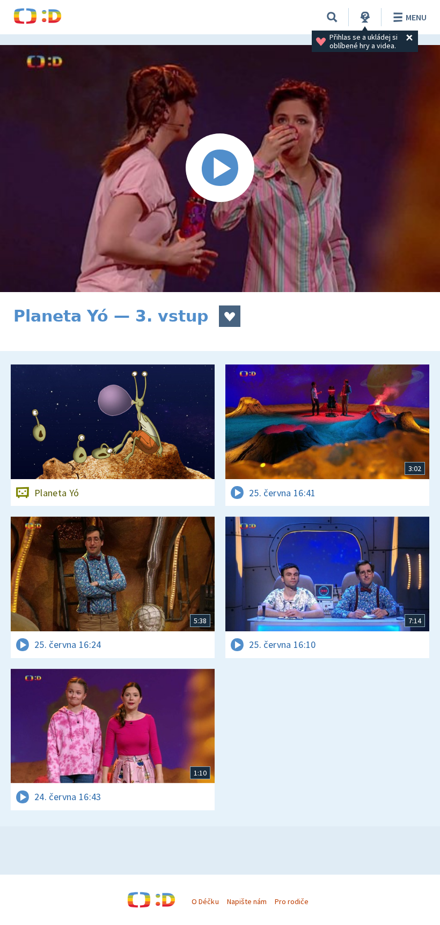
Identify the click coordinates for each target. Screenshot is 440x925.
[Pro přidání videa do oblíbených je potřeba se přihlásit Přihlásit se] (229, 316)
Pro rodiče (292, 901)
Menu (416, 17)
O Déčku (205, 901)
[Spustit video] (220, 168)
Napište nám (247, 901)
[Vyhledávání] (332, 17)
